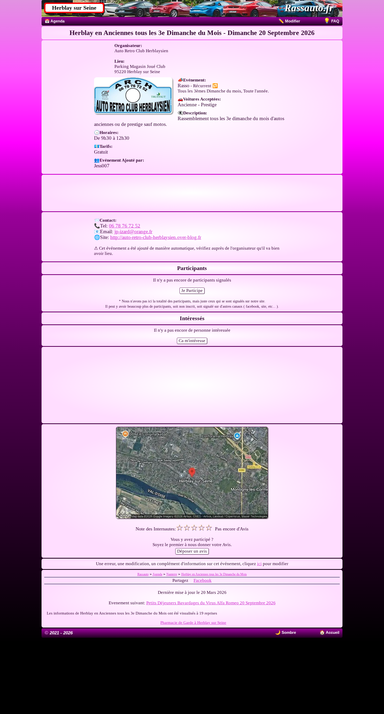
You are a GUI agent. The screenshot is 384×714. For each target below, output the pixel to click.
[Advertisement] (192, 193)
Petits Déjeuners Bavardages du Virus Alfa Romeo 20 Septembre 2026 (211, 602)
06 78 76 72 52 (124, 226)
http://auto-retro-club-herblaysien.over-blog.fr (155, 237)
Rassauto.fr (308, 7)
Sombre (288, 632)
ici (259, 563)
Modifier (289, 21)
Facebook (203, 580)
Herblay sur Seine (74, 7)
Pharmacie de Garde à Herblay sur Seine (193, 622)
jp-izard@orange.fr (133, 231)
